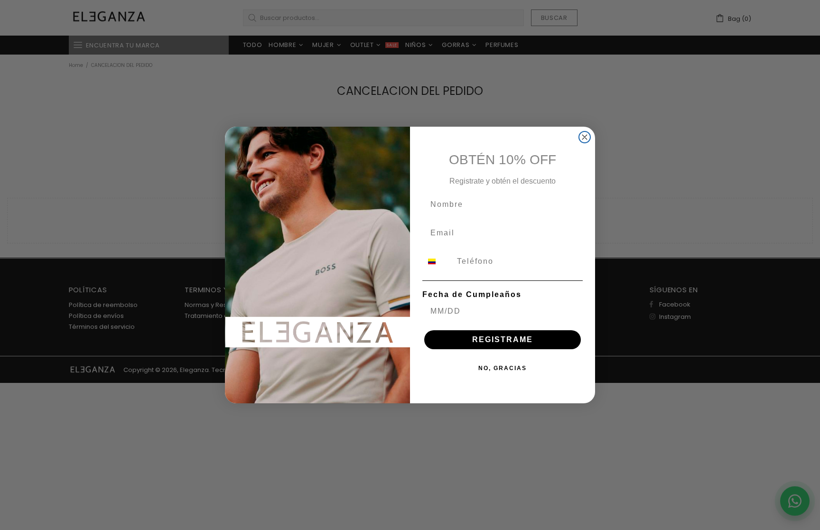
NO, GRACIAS (502, 368)
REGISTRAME (502, 339)
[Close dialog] (584, 137)
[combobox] (437, 261)
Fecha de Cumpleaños (472, 294)
